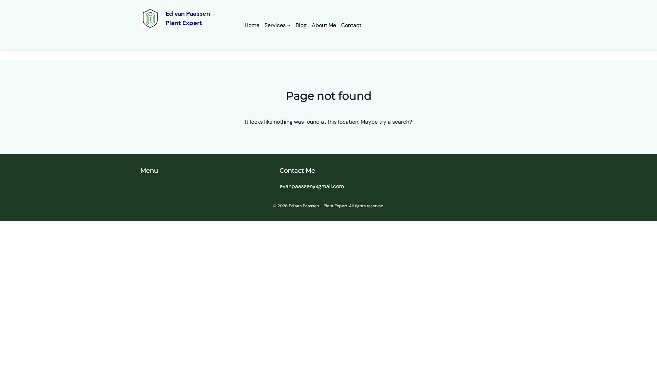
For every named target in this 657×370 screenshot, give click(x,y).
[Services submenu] (289, 25)
